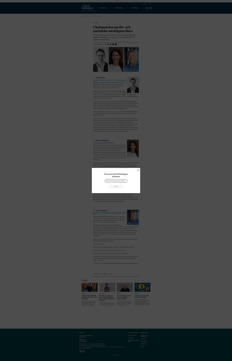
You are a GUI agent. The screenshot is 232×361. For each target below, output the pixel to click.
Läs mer (116, 186)
